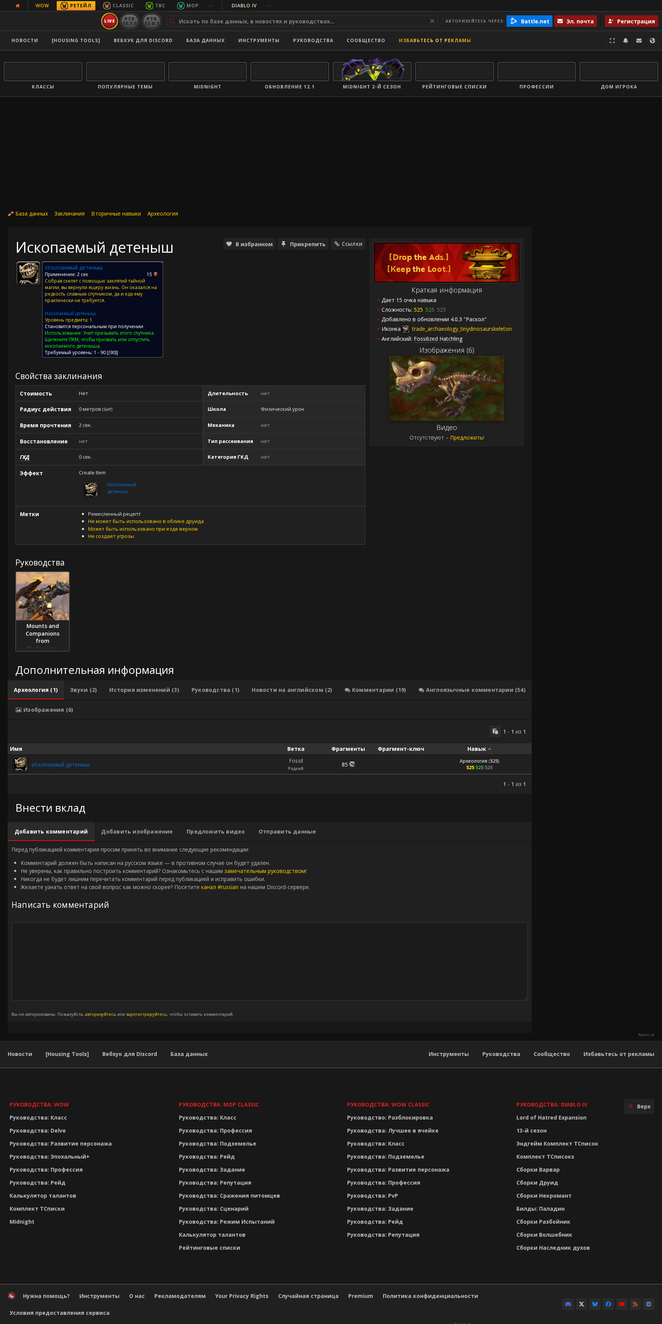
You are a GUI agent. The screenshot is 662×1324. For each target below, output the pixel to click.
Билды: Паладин (540, 1208)
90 (112, 352)
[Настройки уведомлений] (625, 40)
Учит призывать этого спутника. (119, 333)
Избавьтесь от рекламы (435, 40)
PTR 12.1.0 (130, 21)
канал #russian (220, 887)
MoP (193, 5)
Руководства (313, 40)
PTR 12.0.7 (151, 21)
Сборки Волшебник (544, 1234)
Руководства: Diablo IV (551, 1104)
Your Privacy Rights (242, 1295)
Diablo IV (251, 5)
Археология (162, 213)
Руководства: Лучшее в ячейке (393, 1130)
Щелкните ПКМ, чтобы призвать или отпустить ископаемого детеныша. (97, 342)
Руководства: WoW (39, 1104)
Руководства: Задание (212, 1169)
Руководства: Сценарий (214, 1208)
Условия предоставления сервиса (60, 1312)
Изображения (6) (446, 350)
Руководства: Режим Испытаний (227, 1221)
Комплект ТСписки (37, 1208)
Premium (360, 1295)
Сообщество (366, 40)
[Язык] (652, 40)
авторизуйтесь (100, 1014)
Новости (24, 40)
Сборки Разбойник (543, 1221)
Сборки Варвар (538, 1169)
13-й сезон (531, 1130)
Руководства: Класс (38, 1117)
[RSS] (635, 1304)
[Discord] (568, 1304)
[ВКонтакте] (648, 1304)
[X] (581, 1304)
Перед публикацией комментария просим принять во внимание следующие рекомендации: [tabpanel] (160, 931)
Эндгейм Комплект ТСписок (557, 1143)
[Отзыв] (639, 40)
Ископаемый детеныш (70, 313)
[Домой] (51, 21)
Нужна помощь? (46, 1295)
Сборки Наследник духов (553, 1247)
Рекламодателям (180, 1295)
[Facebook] (608, 1304)
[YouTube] (622, 1304)
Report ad (646, 1035)
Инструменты (449, 1054)
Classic (123, 5)
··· (211, 5)
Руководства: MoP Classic (219, 1104)
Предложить (466, 437)
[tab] (36, 690)
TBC (160, 5)
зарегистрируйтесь (146, 1014)
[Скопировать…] (495, 731)
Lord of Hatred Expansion (551, 1117)
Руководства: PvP (372, 1195)
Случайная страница (308, 1295)
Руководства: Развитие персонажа (61, 1143)
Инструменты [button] (259, 40)
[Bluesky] (595, 1304)
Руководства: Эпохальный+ (50, 1156)
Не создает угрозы (111, 536)
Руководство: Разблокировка (390, 1117)
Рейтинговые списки (209, 1247)
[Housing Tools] (67, 1054)
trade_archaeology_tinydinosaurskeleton (461, 328)
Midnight (22, 1221)
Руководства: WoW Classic (388, 1104)
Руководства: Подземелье (217, 1143)
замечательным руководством (264, 870)
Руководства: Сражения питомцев (229, 1195)
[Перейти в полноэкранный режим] (612, 40)
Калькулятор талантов (43, 1195)
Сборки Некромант (544, 1195)
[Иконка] (28, 273)
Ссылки (352, 243)
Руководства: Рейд (38, 1182)
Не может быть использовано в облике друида (146, 521)
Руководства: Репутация (215, 1182)
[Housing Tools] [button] (76, 40)
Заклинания (69, 213)
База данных (205, 40)
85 (345, 764)
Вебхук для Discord (143, 40)
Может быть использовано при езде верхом (143, 528)
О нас (137, 1295)
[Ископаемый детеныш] (20, 764)
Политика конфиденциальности (430, 1295)
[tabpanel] (270, 756)
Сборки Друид (537, 1182)
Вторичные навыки (116, 213)
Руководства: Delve (38, 1130)
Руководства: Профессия (46, 1169)
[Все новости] (17, 5)
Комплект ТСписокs (545, 1156)
